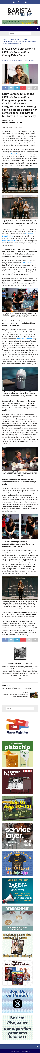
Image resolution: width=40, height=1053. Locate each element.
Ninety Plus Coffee (12, 154)
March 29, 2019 (8, 60)
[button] (37, 28)
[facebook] (22, 2)
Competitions (15, 39)
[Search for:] (20, 33)
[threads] (26, 2)
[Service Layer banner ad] (17, 848)
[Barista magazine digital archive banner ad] (17, 984)
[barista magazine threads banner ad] (17, 1012)
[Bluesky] (14, 2)
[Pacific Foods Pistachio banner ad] (17, 765)
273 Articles (28, 663)
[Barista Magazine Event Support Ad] (17, 930)
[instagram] (18, 2)
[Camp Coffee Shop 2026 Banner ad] (17, 820)
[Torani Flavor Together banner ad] (17, 738)
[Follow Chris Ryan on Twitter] (20, 679)
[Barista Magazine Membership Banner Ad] (17, 875)
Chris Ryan (19, 60)
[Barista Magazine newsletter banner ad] (17, 902)
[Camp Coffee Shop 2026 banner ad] (20, 23)
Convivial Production (24, 339)
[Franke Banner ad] (17, 793)
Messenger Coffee (8, 241)
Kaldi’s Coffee (26, 263)
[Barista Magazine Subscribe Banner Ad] (17, 957)
